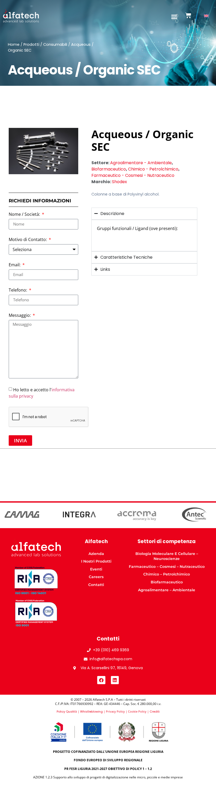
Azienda (96, 553)
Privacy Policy (115, 711)
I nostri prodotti (96, 561)
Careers (96, 576)
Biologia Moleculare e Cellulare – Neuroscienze (166, 556)
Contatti (96, 584)
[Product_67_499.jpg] (43, 151)
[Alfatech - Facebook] (101, 680)
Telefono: (18, 290)
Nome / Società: (25, 214)
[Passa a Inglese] (206, 15)
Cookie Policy (137, 711)
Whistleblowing (91, 711)
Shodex (119, 182)
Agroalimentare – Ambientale (166, 590)
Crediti (155, 711)
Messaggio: (20, 315)
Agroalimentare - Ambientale (141, 163)
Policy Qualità (67, 711)
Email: (15, 265)
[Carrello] (188, 15)
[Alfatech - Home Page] (21, 16)
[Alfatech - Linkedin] (115, 680)
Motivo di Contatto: (28, 239)
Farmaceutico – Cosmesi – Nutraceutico (167, 566)
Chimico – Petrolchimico (166, 574)
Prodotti (31, 44)
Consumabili (55, 44)
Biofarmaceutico (108, 169)
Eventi (96, 569)
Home (13, 44)
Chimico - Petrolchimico (153, 169)
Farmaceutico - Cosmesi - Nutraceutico (132, 175)
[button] (174, 17)
